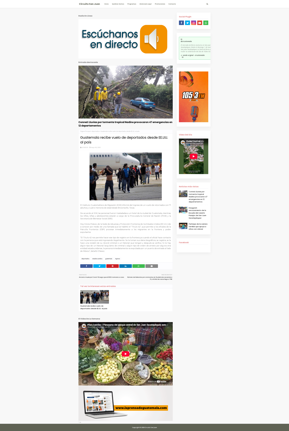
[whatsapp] (205, 23)
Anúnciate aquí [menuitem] (145, 4)
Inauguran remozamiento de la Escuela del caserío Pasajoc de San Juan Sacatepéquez (197, 213)
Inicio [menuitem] (106, 4)
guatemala (108, 259)
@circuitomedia (186, 41)
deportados (95, 131)
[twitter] (187, 23)
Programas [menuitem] (131, 4)
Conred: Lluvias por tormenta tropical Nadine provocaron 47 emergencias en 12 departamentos (125, 124)
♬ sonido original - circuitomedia (193, 55)
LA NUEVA (85, 147)
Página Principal (85, 131)
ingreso (117, 259)
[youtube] (199, 23)
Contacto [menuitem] (172, 4)
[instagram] (193, 23)
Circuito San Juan (89, 4)
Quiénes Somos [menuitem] (118, 4)
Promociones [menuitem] (160, 4)
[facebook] (181, 23)
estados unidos (97, 259)
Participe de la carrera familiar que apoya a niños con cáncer (198, 226)
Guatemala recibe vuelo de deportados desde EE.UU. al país (93, 307)
